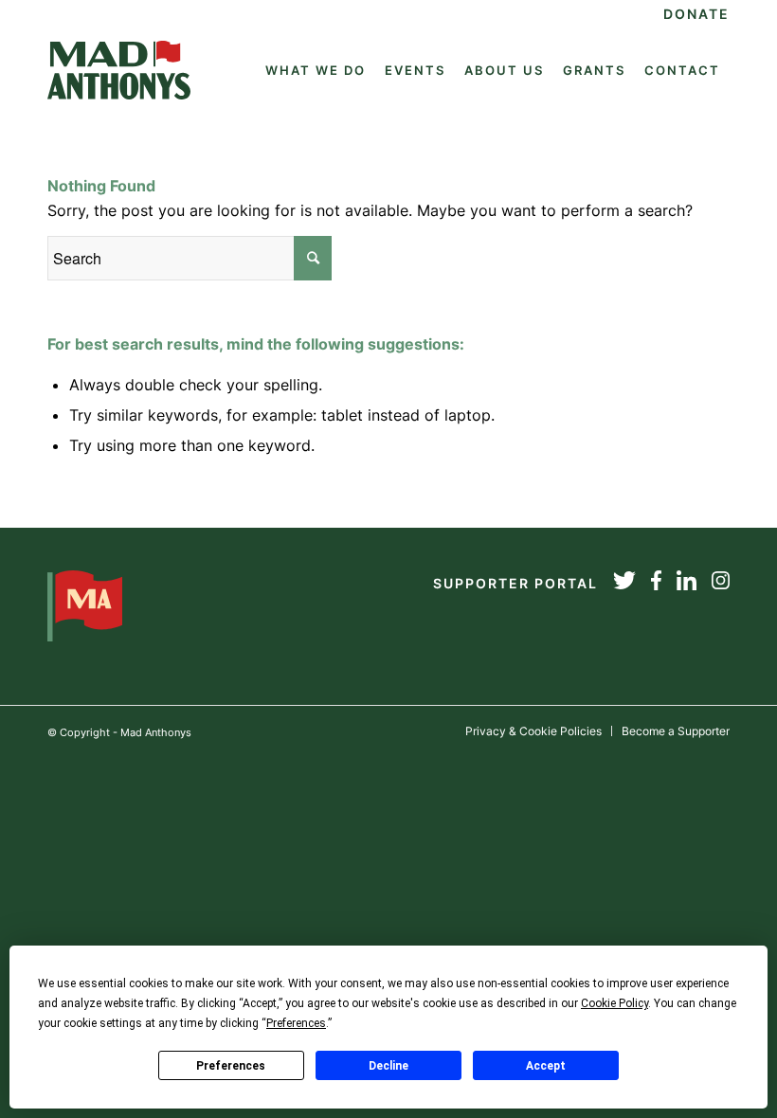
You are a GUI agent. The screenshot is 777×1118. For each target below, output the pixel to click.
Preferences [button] (296, 1023)
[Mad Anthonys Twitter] (624, 584)
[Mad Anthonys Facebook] (656, 584)
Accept (546, 1066)
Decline (388, 1066)
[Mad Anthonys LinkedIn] (686, 584)
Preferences (230, 1066)
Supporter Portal (515, 583)
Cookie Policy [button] (614, 1003)
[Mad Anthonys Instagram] (721, 583)
